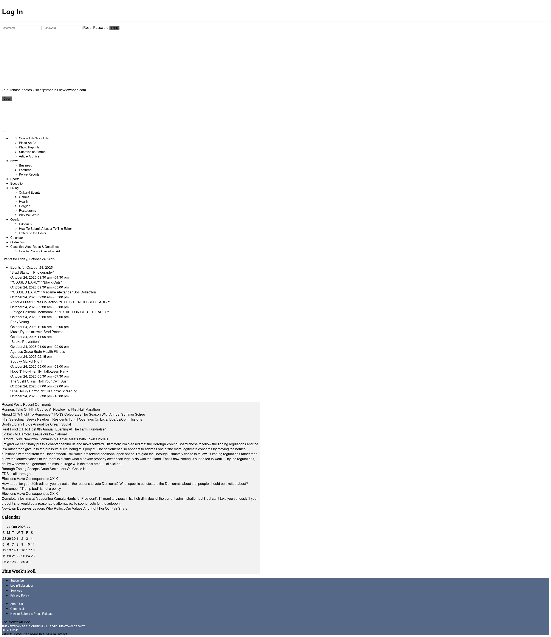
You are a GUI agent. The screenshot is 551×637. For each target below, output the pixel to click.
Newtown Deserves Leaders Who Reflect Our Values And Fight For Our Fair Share (64, 508)
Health (23, 201)
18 (33, 550)
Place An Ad (27, 142)
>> (28, 526)
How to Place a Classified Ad (39, 251)
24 (28, 555)
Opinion (15, 219)
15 (18, 550)
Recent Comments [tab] (37, 404)
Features (25, 169)
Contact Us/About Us (34, 138)
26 (4, 561)
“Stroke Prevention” (25, 341)
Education (17, 183)
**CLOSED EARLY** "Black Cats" (36, 282)
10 (28, 544)
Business (25, 165)
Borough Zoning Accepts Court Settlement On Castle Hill (45, 468)
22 (18, 555)
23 (23, 555)
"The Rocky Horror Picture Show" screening (43, 391)
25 (33, 555)
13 (9, 550)
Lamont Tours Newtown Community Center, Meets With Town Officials (55, 438)
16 (23, 550)
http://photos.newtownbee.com (63, 89)
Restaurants (27, 210)
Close (7, 98)
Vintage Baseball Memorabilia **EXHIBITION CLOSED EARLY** (59, 311)
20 (9, 555)
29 (9, 538)
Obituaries (17, 242)
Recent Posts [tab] (12, 404)
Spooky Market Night (26, 361)
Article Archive (29, 156)
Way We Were (29, 215)
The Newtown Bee (16, 621)
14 (14, 550)
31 (28, 561)
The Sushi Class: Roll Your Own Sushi (39, 381)
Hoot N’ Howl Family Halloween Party (39, 371)
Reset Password (95, 27)
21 (14, 555)
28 (4, 538)
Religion (24, 206)
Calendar (16, 237)
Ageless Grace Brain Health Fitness (37, 351)
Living (14, 187)
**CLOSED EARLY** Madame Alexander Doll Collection (53, 292)
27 (9, 561)
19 (4, 555)
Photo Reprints (29, 147)
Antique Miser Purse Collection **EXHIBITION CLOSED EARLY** (60, 301)
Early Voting (19, 321)
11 (33, 544)
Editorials (25, 224)
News (14, 160)
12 (4, 550)
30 (14, 538)
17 (28, 550)
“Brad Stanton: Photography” (32, 272)
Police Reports (29, 174)
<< (9, 526)
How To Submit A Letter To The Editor (45, 228)
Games (24, 196)
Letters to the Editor (32, 233)
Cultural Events (29, 192)
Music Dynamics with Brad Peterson (37, 331)
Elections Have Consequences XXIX (30, 478)
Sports (15, 178)
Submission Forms (32, 151)
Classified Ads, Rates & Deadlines (34, 246)
